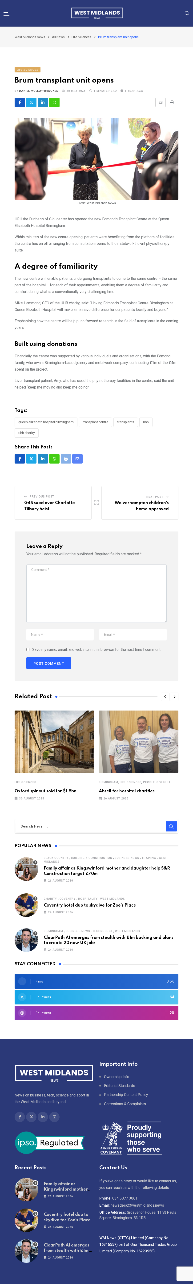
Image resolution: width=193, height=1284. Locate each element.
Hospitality (88, 898)
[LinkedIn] (43, 102)
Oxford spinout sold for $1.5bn (45, 791)
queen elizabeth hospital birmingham (46, 422)
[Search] (187, 13)
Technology (102, 931)
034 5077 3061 (124, 1198)
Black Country (56, 858)
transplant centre (95, 422)
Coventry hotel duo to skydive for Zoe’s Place (90, 905)
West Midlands (112, 898)
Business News (127, 858)
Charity (50, 898)
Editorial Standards (119, 1085)
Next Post (154, 496)
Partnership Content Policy (126, 1094)
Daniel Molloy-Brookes (38, 90)
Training (149, 858)
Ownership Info (116, 1077)
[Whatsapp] (54, 102)
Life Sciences (25, 782)
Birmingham (108, 782)
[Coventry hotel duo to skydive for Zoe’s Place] (26, 905)
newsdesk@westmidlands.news (137, 1205)
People (149, 782)
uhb (146, 422)
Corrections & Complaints (125, 1104)
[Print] (172, 102)
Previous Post (42, 496)
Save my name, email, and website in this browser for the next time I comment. (96, 649)
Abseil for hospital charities (127, 791)
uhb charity (26, 433)
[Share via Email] (160, 102)
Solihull (164, 782)
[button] (165, 697)
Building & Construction (91, 858)
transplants (125, 422)
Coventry (68, 898)
